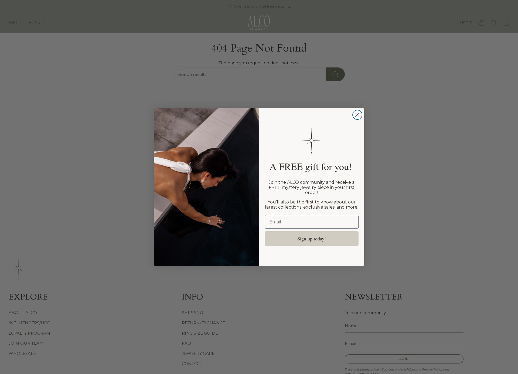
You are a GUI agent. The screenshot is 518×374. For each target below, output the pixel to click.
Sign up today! (311, 238)
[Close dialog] (357, 115)
